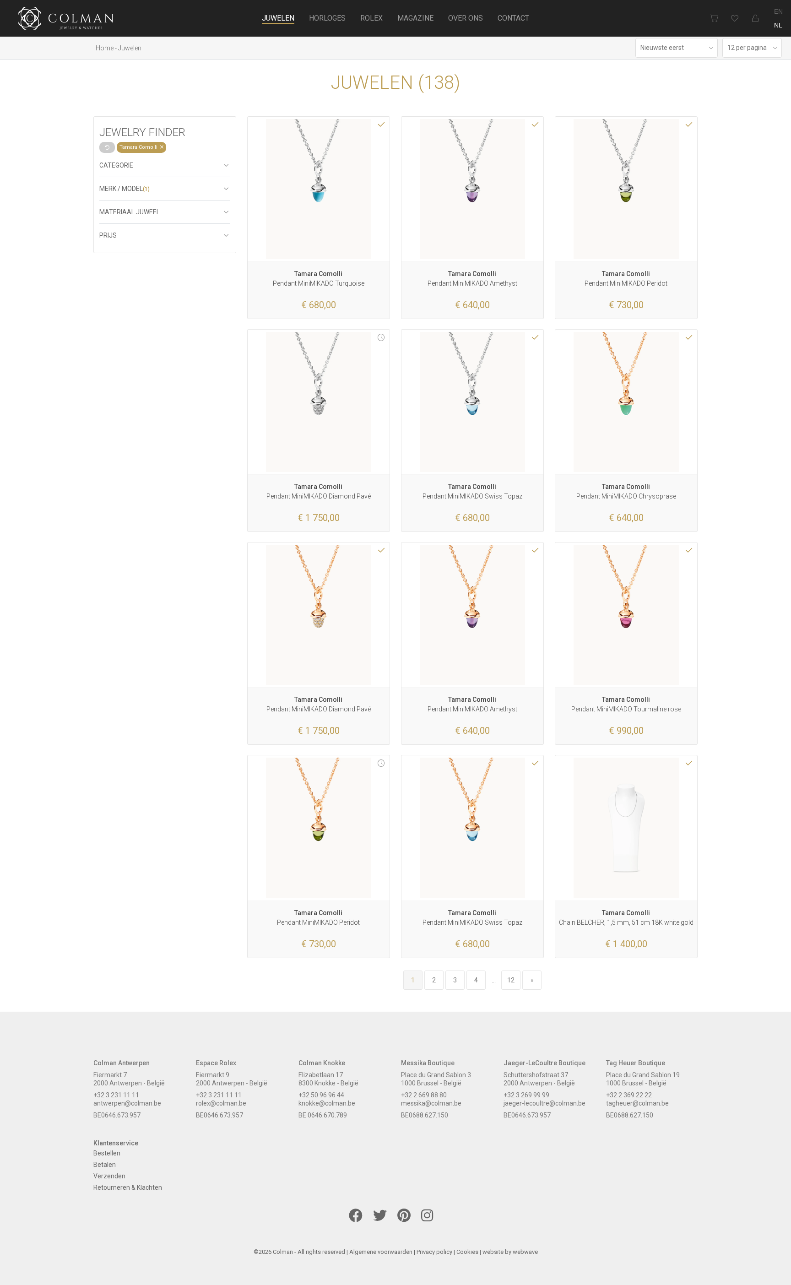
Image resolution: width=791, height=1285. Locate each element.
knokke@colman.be (326, 1103)
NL (778, 25)
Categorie (116, 165)
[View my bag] (714, 18)
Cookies (467, 1251)
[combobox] (676, 48)
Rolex (371, 18)
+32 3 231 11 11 (116, 1095)
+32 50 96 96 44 (321, 1095)
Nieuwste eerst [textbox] (662, 47)
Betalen (104, 1164)
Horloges (327, 18)
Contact (513, 18)
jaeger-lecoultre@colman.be (544, 1103)
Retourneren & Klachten (127, 1187)
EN (778, 11)
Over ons (465, 18)
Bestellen (106, 1153)
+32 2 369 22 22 (629, 1095)
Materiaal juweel (129, 212)
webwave (525, 1251)
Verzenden (109, 1176)
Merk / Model (124, 188)
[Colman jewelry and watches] (66, 20)
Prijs (108, 235)
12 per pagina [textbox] (747, 47)
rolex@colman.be (221, 1103)
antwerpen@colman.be (127, 1103)
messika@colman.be (431, 1103)
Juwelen (278, 18)
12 (511, 980)
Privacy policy (434, 1251)
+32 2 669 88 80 (424, 1095)
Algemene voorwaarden (380, 1251)
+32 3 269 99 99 (526, 1095)
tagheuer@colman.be (637, 1103)
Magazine (415, 18)
